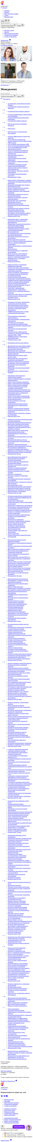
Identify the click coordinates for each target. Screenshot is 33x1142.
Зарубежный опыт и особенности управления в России (18, 393)
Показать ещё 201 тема (14, 798)
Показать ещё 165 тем (14, 879)
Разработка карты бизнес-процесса (18, 727)
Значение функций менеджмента (18, 404)
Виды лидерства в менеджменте (17, 253)
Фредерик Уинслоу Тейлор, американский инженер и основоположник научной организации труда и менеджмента (20, 916)
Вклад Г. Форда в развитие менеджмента (20, 241)
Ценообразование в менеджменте (18, 963)
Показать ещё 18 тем (14, 416)
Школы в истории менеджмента (17, 1005)
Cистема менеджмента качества (17, 121)
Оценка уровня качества (15, 647)
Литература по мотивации (16, 519)
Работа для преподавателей (12, 1119)
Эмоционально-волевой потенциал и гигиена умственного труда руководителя (19, 1023)
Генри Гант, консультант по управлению (20, 294)
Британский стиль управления (17, 200)
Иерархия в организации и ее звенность (20, 450)
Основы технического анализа (17, 640)
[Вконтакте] (2, 1096)
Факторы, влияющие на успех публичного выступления (17, 929)
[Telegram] (4, 1096)
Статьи (6, 15)
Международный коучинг (15, 571)
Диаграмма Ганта (13, 338)
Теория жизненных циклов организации (20, 812)
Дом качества (12, 310)
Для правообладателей (11, 1118)
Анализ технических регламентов (18, 150)
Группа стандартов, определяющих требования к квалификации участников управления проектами (20, 269)
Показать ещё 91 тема (14, 934)
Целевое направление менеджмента (18, 968)
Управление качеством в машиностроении (15, 851)
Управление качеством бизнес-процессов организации (17, 858)
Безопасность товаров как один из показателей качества (18, 195)
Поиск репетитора (9, 1115)
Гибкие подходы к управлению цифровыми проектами (17, 265)
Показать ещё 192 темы (15, 576)
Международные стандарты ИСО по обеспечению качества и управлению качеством (19, 558)
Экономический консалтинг (16, 1043)
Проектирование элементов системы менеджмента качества (19, 673)
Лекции (6, 12)
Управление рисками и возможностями (19, 838)
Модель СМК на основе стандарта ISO (19, 561)
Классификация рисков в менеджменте (19, 486)
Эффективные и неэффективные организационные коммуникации (18, 1019)
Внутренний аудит (13, 232)
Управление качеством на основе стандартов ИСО (18, 872)
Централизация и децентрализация (18, 976)
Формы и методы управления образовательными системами (17, 901)
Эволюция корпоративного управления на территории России (20, 1015)
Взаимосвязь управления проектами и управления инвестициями (19, 224)
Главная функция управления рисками (19, 280)
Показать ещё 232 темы (15, 660)
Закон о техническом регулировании (19, 383)
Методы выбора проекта (15, 566)
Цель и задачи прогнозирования (17, 965)
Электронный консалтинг (15, 1041)
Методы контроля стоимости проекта (19, 549)
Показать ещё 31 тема (14, 621)
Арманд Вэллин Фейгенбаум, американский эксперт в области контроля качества (18, 167)
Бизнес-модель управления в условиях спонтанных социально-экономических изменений (20, 181)
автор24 (4, 7)
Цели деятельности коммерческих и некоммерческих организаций (18, 973)
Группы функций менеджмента (17, 283)
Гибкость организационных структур (19, 285)
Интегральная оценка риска (16, 432)
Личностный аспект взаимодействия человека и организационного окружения (19, 516)
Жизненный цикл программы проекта (19, 346)
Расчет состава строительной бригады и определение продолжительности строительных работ (20, 718)
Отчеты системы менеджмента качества (20, 654)
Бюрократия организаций (15, 203)
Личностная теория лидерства (17, 522)
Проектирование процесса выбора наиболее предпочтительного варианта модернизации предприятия (19, 669)
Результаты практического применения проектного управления (19, 711)
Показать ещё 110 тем (14, 454)
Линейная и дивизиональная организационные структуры (16, 526)
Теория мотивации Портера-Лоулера (19, 813)
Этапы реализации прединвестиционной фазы (16, 1009)
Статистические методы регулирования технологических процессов (20, 770)
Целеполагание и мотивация (16, 966)
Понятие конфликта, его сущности (18, 691)
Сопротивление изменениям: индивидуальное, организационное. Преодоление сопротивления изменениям (18, 789)
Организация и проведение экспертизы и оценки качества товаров (20, 628)
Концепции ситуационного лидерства (19, 490)
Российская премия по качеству (17, 732)
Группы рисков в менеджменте (17, 277)
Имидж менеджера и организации (18, 430)
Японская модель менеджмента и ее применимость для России (18, 1056)
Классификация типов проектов (17, 457)
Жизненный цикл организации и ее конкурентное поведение (18, 348)
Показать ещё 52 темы (14, 1048)
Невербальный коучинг (15, 610)
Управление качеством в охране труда (19, 849)
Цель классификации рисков (16, 970)
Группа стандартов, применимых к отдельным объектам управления (18, 273)
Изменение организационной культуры (19, 446)
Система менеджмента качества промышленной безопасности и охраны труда (20, 766)
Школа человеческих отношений (18, 1002)
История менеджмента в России (17, 439)
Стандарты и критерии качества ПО (18, 782)
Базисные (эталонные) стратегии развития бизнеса (17, 198)
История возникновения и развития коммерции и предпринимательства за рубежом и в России (19, 427)
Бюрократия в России (14, 202)
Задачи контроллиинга (14, 399)
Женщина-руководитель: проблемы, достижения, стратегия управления (18, 362)
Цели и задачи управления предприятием (16, 978)
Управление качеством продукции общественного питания (18, 843)
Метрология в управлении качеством (19, 563)
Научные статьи (9, 30)
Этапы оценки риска (14, 1037)
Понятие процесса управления (17, 693)
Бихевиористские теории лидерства (18, 208)
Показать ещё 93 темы (14, 746)
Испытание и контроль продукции (18, 424)
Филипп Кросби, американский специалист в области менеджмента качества (18, 910)
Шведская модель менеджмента (17, 998)
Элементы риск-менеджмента (17, 1045)
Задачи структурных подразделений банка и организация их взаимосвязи (19, 396)
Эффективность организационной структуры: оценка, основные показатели (18, 1029)
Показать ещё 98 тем (14, 261)
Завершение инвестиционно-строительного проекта (16, 376)
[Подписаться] (10, 85)
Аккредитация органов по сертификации (15, 155)
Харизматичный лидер (14, 941)
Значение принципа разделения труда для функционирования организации (19, 390)
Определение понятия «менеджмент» (19, 658)
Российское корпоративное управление (19, 743)
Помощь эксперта (9, 1112)
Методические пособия (11, 14)
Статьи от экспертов (10, 36)
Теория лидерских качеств (15, 818)
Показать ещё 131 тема (14, 493)
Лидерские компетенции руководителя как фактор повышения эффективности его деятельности (19, 497)
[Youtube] (7, 1096)
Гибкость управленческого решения (18, 282)
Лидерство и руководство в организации (20, 505)
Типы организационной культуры (18, 815)
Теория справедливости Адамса (17, 829)
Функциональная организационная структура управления (18, 904)
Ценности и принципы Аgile (16, 951)
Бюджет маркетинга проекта (16, 189)
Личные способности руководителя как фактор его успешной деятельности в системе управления (20, 511)
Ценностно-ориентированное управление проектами (17, 948)
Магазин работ (8, 17)
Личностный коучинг (14, 529)
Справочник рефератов (11, 1113)
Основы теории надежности (16, 638)
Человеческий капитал (14, 987)
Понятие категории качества (16, 685)
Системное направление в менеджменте (20, 783)
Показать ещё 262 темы (15, 699)
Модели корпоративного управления (19, 569)
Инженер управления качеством (17, 444)
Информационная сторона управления (19, 452)
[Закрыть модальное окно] (2, 1126)
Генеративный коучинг (15, 286)
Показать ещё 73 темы (14, 177)
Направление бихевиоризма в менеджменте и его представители (18, 612)
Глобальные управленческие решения (19, 278)
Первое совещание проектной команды (19, 663)
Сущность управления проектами (18, 749)
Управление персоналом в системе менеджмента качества (18, 840)
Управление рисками (14, 877)
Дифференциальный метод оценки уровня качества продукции (18, 312)
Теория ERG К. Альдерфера (16, 827)
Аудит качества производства (16, 139)
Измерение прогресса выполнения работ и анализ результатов (20, 420)
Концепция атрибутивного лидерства (19, 488)
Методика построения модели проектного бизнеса (17, 540)
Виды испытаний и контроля (16, 239)
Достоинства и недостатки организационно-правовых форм (18, 323)
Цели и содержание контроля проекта (19, 952)
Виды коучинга (12, 249)
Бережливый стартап (14, 186)
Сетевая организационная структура (19, 785)
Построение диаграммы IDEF (17, 683)
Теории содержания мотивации (17, 830)
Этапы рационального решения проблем (20, 1046)
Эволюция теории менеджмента (17, 1035)
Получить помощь (6, 1071)
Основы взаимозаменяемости (16, 643)
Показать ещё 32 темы (14, 339)
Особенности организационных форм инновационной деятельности (19, 656)
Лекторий (7, 1101)
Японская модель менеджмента (17, 1059)
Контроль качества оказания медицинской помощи (16, 459)
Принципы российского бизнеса (17, 694)
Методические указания (11, 1102)
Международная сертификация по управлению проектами (18, 551)
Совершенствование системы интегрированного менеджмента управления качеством (17, 752)
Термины (7, 10)
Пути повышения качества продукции (19, 682)
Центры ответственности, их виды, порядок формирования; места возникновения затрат (18, 957)
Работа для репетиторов (11, 1121)
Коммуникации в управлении (17, 491)
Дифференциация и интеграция (17, 336)
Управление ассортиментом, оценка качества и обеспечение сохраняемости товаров (19, 862)
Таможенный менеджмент (16, 804)
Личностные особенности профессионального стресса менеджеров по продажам (20, 502)
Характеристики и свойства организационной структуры (16, 939)
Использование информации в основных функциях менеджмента (18, 448)
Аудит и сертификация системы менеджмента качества (17, 148)
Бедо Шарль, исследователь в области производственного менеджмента (19, 213)
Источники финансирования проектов (19, 422)
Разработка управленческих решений (19, 744)
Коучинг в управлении (14, 474)
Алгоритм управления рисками (17, 164)
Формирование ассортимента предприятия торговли (16, 898)
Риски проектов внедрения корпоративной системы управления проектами (19, 707)
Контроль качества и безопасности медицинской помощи (18, 462)
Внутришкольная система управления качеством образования (19, 234)
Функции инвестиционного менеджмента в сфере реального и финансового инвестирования (18, 926)
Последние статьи (9, 1110)
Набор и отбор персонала (15, 586)
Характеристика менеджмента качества (19, 937)
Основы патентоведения (15, 641)
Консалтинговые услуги (15, 485)
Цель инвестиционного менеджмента (19, 971)
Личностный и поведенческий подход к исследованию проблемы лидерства (20, 507)
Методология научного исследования (19, 568)
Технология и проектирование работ (19, 826)
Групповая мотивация (14, 275)
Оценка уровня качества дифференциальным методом (16, 632)
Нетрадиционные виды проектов (18, 579)
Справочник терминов (11, 35)
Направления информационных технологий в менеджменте (17, 604)
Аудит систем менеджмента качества (19, 146)
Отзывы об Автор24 (10, 1109)
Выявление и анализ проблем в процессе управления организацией (18, 256)
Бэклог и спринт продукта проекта (18, 188)
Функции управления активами (17, 907)
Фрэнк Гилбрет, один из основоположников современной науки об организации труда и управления (20, 921)
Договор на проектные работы (17, 308)
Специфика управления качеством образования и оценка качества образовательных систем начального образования (19, 778)
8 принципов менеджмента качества (19, 111)
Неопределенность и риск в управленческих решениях (16, 601)
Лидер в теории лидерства (16, 524)
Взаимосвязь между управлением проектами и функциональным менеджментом (18, 221)
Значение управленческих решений (18, 408)
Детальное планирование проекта (18, 307)
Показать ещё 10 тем (14, 216)
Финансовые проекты (14, 885)
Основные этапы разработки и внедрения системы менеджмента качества (18, 651)
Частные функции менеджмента (17, 988)
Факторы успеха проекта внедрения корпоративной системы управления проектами (19, 888)
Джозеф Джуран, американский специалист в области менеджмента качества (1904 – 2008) (18, 333)
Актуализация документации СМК (18, 144)
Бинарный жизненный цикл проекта (19, 185)
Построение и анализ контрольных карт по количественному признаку (20, 687)
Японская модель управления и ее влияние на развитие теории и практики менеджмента (20, 1052)
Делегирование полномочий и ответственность (17, 317)
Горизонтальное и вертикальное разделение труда (17, 296)
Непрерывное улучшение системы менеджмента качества (18, 581)
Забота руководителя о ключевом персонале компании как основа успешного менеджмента (18, 386)
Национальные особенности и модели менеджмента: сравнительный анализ (19, 589)
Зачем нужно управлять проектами (18, 382)
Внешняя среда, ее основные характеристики (16, 259)
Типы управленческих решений (17, 816)
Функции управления (14, 932)
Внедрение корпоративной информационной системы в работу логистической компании (18, 228)
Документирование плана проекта (18, 305)
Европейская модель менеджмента (18, 343)
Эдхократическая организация (17, 1026)
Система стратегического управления (19, 796)
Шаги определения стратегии (17, 1004)
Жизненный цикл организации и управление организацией (18, 359)
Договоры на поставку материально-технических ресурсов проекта (19, 302)
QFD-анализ (11, 128)
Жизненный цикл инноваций (17, 350)
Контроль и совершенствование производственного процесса (17, 468)
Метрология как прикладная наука (18, 565)
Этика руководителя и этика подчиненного (16, 1033)
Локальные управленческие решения (19, 521)
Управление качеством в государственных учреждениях (17, 854)
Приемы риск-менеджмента (16, 690)
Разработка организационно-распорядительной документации (18, 734)
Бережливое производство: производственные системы (16, 210)
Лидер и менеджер (13, 533)
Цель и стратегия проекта (15, 954)
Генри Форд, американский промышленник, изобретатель (17, 288)
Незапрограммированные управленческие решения (15, 607)
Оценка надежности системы (16, 630)
